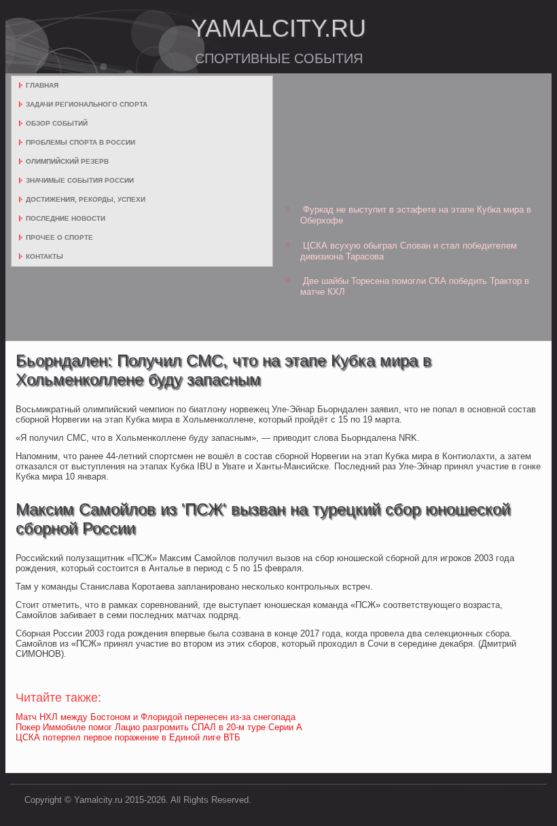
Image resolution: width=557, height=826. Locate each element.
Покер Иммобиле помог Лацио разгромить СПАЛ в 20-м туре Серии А (159, 727)
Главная (42, 85)
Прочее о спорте (59, 237)
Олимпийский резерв (67, 161)
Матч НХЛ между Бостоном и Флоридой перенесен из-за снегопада (155, 717)
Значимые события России (80, 180)
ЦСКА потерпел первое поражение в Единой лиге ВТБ (128, 737)
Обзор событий (57, 123)
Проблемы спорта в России (80, 142)
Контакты (44, 256)
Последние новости (65, 218)
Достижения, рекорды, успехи (85, 199)
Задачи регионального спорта (86, 104)
